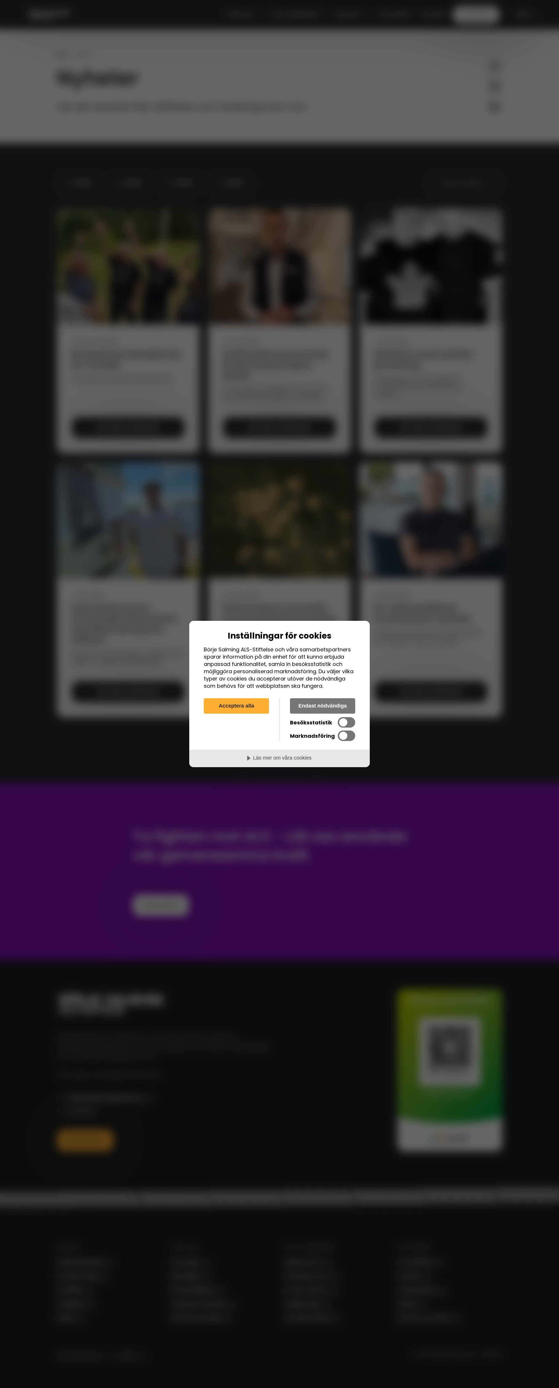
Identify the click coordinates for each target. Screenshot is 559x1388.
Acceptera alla (236, 706)
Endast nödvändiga (322, 706)
